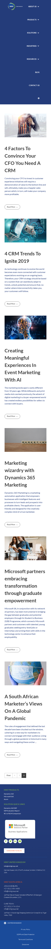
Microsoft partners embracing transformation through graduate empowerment (25, 585)
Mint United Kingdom (14, 862)
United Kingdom (14, 923)
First (8, 775)
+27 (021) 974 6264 (12, 906)
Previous (14, 775)
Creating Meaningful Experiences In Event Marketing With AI (22, 365)
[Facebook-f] (6, 841)
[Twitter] (10, 841)
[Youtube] (20, 841)
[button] (34, 6)
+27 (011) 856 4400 (12, 888)
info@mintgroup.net (11, 866)
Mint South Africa (13, 882)
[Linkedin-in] (15, 841)
